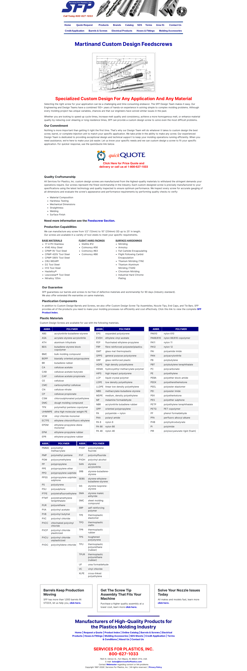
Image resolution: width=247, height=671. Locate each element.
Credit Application (74, 31)
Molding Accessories (170, 31)
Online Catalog (130, 632)
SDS (139, 25)
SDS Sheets (136, 635)
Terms (148, 25)
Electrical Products (122, 31)
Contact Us (175, 25)
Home (67, 25)
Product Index (112, 632)
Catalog (129, 25)
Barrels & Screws (98, 31)
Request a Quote (93, 632)
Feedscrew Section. (101, 220)
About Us (124, 639)
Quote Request (84, 25)
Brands (117, 25)
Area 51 (160, 25)
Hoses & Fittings (146, 31)
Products (104, 25)
